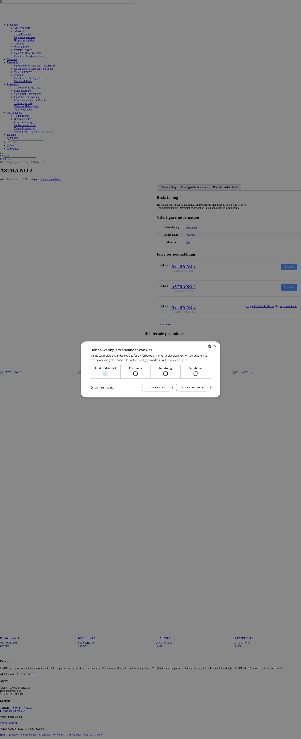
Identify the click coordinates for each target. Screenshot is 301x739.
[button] (101, 388)
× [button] (214, 346)
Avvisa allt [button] (157, 387)
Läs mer (182, 360)
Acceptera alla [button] (193, 387)
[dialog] (150, 369)
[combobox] (209, 346)
